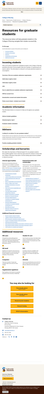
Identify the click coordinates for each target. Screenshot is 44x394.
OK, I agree (5, 391)
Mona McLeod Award (9, 207)
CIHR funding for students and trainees (13, 227)
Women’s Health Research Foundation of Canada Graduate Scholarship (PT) (12, 204)
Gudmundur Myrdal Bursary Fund (33, 181)
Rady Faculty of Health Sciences (14, 20)
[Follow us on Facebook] (11, 337)
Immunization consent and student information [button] (14, 97)
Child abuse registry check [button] (9, 82)
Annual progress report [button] (8, 120)
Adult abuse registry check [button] (9, 79)
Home (3, 20)
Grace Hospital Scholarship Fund (33, 180)
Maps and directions (8, 378)
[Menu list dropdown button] (40, 25)
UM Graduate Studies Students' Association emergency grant (18, 225)
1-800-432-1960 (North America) (8, 382)
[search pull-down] (37, 3)
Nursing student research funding (12, 215)
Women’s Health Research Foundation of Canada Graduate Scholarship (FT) (12, 199)
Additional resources (9, 57)
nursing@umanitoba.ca (9, 330)
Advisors (7, 54)
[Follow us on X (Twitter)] (9, 337)
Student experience (6, 21)
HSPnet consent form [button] (8, 93)
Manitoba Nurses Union (31, 188)
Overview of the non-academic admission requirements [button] (16, 75)
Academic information (10, 53)
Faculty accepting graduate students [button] (11, 143)
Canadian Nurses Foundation (32, 178)
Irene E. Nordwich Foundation (32, 186)
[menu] (40, 3)
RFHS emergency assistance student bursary (15, 219)
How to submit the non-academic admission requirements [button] (17, 90)
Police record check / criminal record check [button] (13, 101)
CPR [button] (3, 86)
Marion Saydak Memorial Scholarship (13, 181)
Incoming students (9, 51)
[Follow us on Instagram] (14, 337)
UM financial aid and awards (11, 222)
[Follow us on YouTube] (16, 337)
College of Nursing (7, 17)
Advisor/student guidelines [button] (9, 116)
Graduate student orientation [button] (9, 123)
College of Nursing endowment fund (13, 217)
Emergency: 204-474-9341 (7, 383)
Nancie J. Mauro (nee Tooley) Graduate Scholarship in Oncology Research (12, 185)
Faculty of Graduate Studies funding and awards (15, 220)
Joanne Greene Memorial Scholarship (13, 176)
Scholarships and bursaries (11, 56)
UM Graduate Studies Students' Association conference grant (18, 223)
